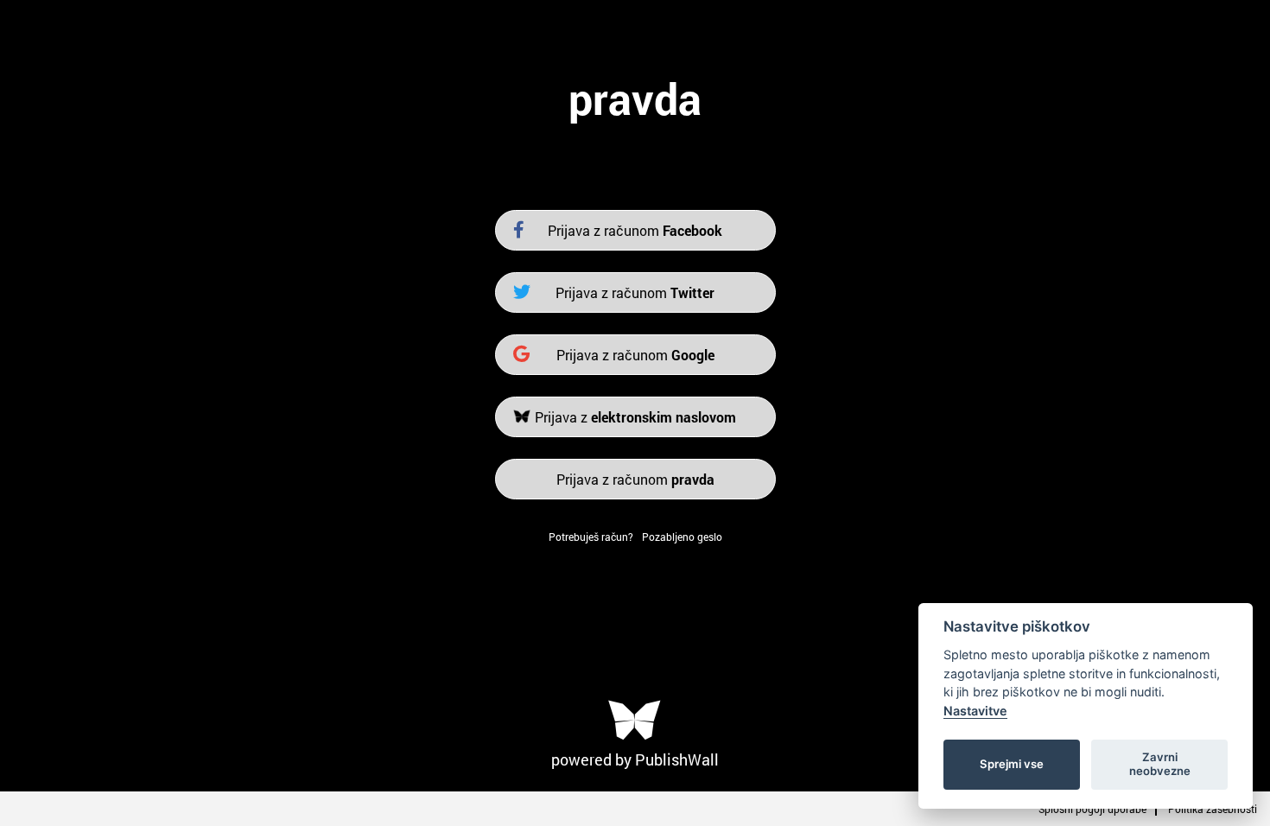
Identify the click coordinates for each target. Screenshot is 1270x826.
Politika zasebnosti (1212, 809)
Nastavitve (975, 710)
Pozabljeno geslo (682, 536)
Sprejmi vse (1012, 764)
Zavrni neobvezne (1160, 764)
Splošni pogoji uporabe (1092, 809)
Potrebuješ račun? (591, 536)
